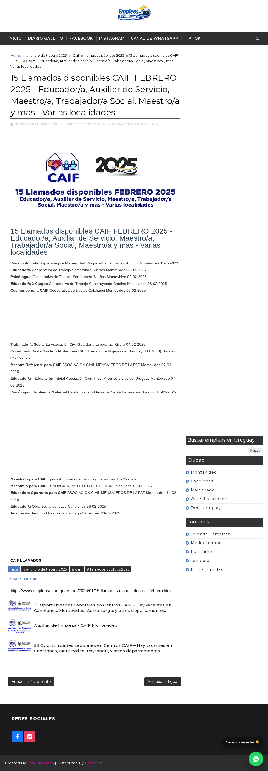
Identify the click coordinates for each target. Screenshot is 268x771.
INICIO (15, 38)
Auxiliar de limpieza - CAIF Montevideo (76, 625)
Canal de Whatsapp (154, 38)
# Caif (77, 569)
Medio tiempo (206, 542)
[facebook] (17, 736)
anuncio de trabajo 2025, (87, 124)
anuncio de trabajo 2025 (46, 55)
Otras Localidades (210, 499)
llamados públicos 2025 (104, 55)
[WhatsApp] (256, 759)
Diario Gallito (45, 38)
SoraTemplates (40, 763)
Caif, (112, 124)
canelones (202, 481)
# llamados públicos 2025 (108, 569)
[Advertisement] (224, 244)
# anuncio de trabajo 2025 (45, 569)
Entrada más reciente (31, 681)
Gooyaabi (93, 763)
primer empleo (207, 569)
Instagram (112, 38)
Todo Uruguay (206, 508)
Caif (75, 55)
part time (202, 551)
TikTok (193, 38)
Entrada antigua (162, 681)
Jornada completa (211, 534)
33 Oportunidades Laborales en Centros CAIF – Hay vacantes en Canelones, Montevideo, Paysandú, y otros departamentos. (103, 648)
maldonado (203, 490)
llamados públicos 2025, (137, 124)
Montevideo (204, 472)
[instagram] (29, 736)
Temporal (201, 560)
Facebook (81, 38)
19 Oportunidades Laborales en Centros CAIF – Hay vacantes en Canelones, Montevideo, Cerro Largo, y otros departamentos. (102, 607)
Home (15, 55)
